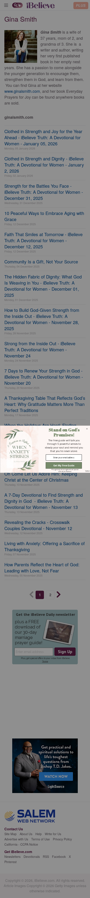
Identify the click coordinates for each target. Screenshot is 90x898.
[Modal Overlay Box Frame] (45, 449)
